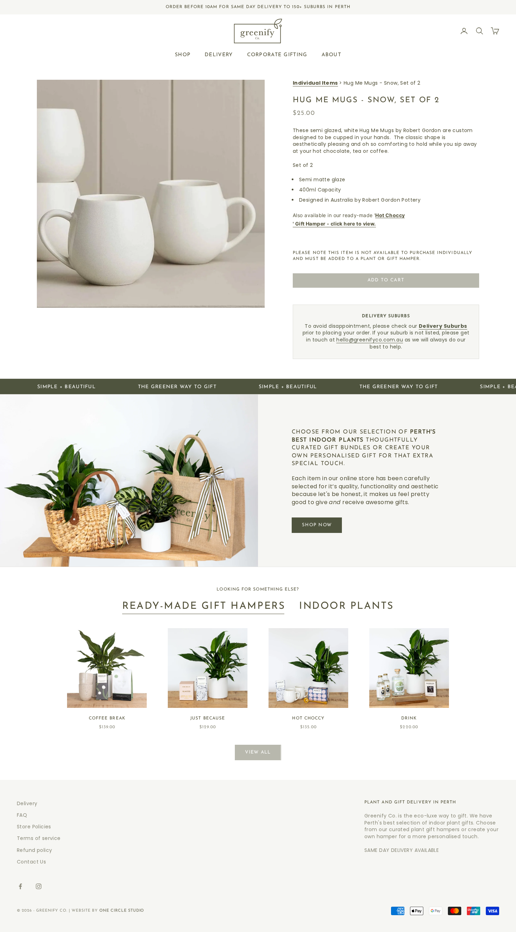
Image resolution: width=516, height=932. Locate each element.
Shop (183, 54)
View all (258, 752)
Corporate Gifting (277, 54)
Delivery (219, 54)
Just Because (207, 718)
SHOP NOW (317, 525)
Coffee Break (107, 718)
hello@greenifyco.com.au (369, 339)
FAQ (22, 815)
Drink (409, 718)
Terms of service (39, 838)
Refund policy (34, 850)
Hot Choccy (308, 718)
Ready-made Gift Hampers (203, 606)
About (331, 54)
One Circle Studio (121, 911)
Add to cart (386, 280)
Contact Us (31, 861)
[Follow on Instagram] (38, 886)
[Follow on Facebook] (20, 886)
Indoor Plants (346, 606)
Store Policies (34, 826)
